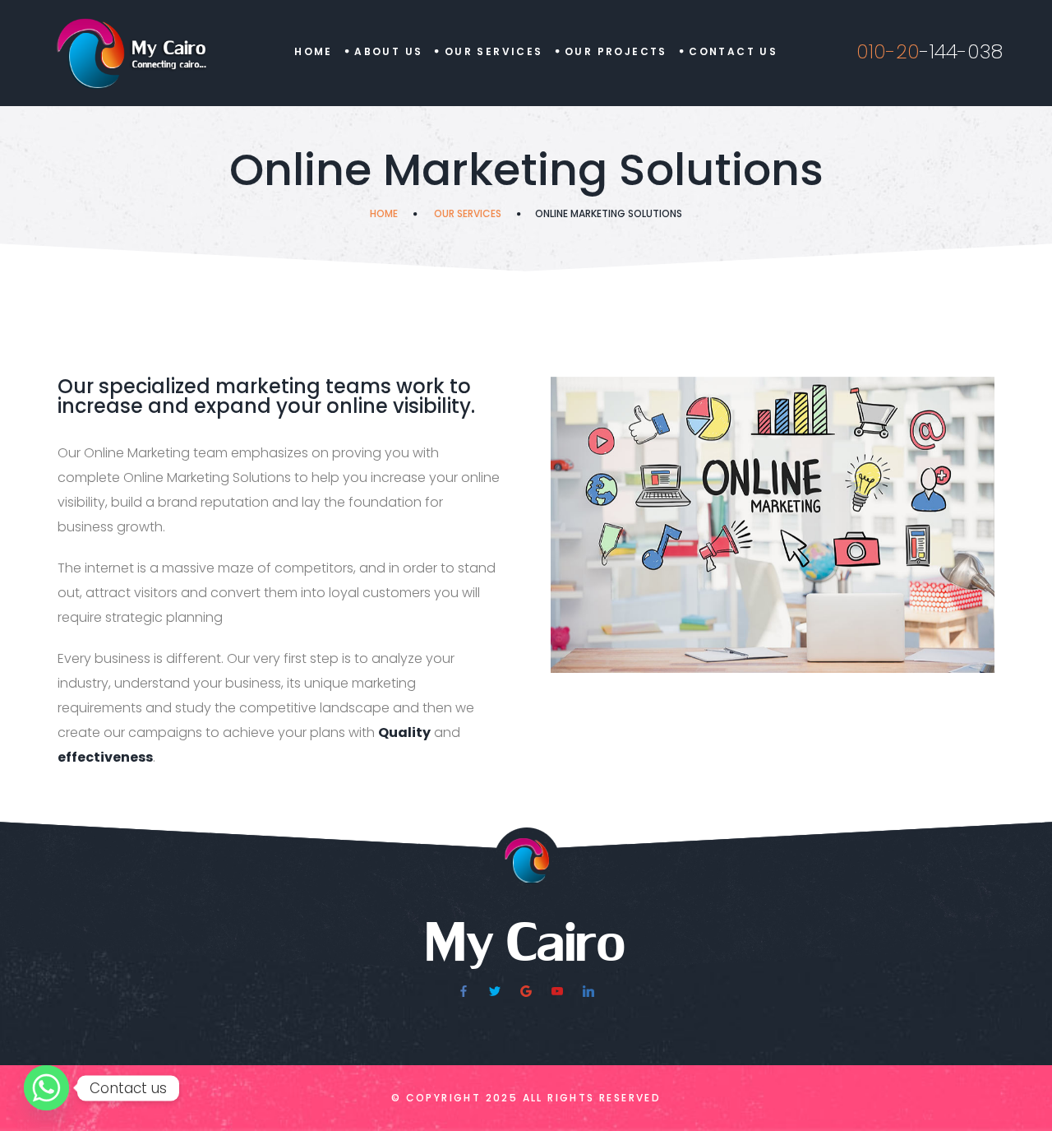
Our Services (494, 51)
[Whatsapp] (46, 1087)
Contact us (733, 51)
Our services (467, 213)
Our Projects (616, 51)
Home (313, 51)
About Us (388, 51)
